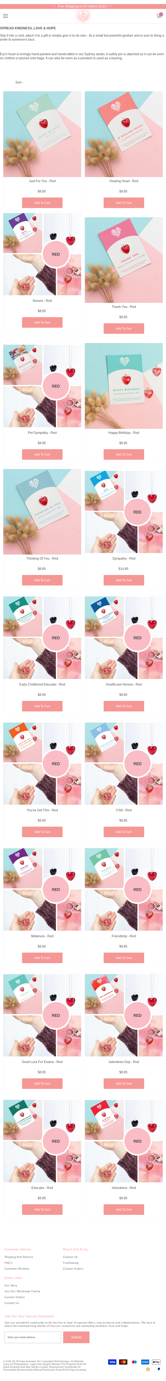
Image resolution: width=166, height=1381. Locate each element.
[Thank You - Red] (124, 260)
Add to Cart (42, 202)
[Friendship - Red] (124, 889)
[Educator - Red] (42, 1141)
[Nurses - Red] (42, 254)
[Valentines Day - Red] (124, 1015)
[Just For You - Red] (42, 134)
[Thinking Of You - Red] (42, 512)
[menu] (5, 16)
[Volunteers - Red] (124, 1141)
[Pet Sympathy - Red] (42, 386)
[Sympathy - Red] (124, 512)
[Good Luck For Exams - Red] (42, 1015)
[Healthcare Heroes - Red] (124, 637)
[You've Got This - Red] (42, 763)
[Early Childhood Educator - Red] (42, 637)
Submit (76, 1337)
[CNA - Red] (124, 763)
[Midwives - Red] (42, 889)
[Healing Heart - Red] (124, 134)
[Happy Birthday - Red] (124, 386)
